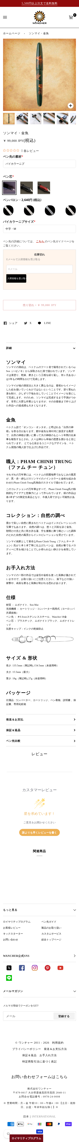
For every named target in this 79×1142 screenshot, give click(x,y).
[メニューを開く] (9, 17)
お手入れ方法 (48, 1055)
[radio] (9, 188)
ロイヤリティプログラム (16, 921)
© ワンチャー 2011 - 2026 (32, 1042)
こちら (40, 241)
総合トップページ (51, 939)
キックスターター (13, 933)
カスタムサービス (51, 933)
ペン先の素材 (13, 156)
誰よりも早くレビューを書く (39, 832)
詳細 (9, 347)
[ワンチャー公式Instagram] (35, 969)
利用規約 (58, 1042)
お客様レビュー (12, 928)
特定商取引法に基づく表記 (39, 1061)
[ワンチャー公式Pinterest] (47, 969)
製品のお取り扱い (51, 928)
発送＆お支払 (14, 719)
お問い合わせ (10, 939)
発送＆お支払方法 (55, 1048)
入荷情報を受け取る (16, 278)
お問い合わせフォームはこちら (39, 1077)
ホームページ (11, 33)
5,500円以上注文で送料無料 (40, 3)
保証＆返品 (13, 730)
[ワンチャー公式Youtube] (60, 969)
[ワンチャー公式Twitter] (9, 969)
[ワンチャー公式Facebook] (22, 969)
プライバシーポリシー (26, 1048)
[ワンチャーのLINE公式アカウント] (9, 979)
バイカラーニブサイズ (19, 221)
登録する (64, 1016)
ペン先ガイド (48, 921)
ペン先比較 (13, 740)
